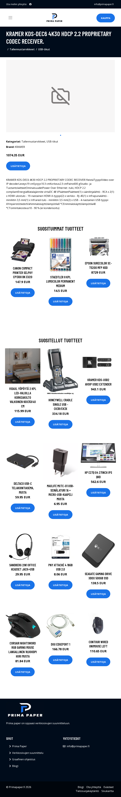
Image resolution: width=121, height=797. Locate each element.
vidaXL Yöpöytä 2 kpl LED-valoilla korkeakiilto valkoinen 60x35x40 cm (22, 397)
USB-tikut (44, 49)
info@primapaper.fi (104, 4)
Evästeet (109, 787)
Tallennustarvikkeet (22, 49)
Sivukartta (107, 791)
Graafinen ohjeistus (23, 759)
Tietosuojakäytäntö (87, 791)
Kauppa (105, 18)
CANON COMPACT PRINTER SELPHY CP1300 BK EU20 (23, 272)
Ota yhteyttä (93, 787)
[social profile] (30, 4)
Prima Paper (19, 746)
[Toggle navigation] (10, 18)
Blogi (15, 766)
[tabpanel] (60, 96)
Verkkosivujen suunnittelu (27, 753)
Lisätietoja (18, 166)
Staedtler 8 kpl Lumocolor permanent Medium (60, 281)
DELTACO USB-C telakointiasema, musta (23, 487)
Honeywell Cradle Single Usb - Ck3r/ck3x (60, 404)
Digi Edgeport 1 (60, 644)
